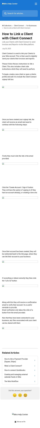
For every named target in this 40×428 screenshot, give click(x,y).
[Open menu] (36, 4)
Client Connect (19, 25)
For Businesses (31, 25)
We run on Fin (21, 421)
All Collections (7, 25)
